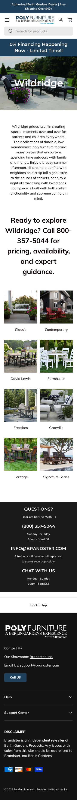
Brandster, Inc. (41, 657)
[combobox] (38, 31)
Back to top (38, 605)
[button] (70, 20)
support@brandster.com (39, 665)
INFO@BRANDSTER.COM (38, 548)
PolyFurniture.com (24, 789)
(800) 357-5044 (38, 526)
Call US (15, 677)
